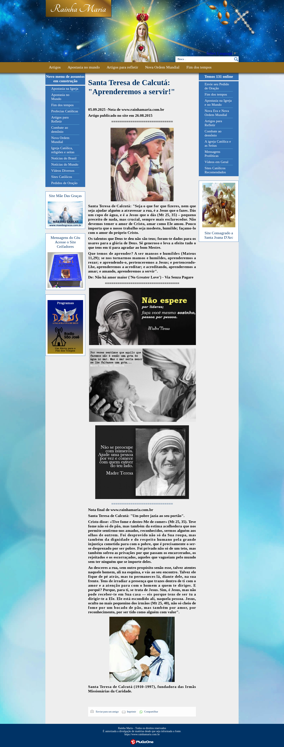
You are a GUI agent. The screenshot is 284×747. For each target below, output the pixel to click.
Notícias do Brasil (64, 158)
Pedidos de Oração (64, 183)
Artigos (55, 67)
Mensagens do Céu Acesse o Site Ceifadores (65, 242)
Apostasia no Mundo (60, 97)
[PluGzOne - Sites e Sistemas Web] (142, 741)
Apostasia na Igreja (64, 89)
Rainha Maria (78, 9)
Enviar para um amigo (107, 711)
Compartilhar (151, 711)
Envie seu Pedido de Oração (217, 86)
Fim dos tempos (199, 67)
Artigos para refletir (122, 67)
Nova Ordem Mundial (162, 67)
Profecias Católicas (64, 111)
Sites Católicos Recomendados (215, 170)
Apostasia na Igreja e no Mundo (218, 103)
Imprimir (131, 711)
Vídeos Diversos (62, 171)
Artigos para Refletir (60, 119)
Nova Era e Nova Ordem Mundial (217, 113)
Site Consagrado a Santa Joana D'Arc (218, 235)
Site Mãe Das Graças (65, 196)
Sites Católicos (61, 177)
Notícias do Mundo (64, 164)
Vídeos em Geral (216, 162)
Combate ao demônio (59, 130)
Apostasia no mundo (84, 67)
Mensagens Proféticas (212, 154)
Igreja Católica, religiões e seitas (62, 150)
